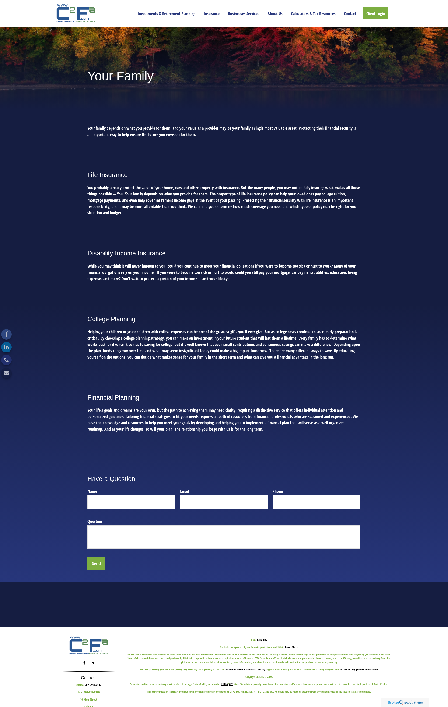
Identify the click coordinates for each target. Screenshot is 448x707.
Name (92, 491)
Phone (278, 491)
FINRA (224, 684)
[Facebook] (6, 334)
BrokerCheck (291, 647)
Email (184, 491)
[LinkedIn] (6, 347)
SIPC (231, 684)
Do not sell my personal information (359, 669)
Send (96, 563)
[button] (166, 13)
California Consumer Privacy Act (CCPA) (245, 669)
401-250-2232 (93, 685)
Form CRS (262, 639)
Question (95, 521)
